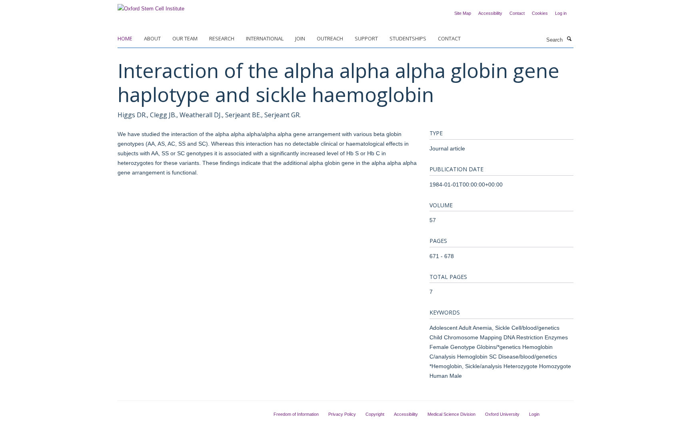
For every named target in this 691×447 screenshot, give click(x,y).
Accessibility (490, 13)
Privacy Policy (342, 414)
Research (221, 38)
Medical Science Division (451, 414)
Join (300, 38)
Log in (561, 13)
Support (366, 38)
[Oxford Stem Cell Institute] (151, 6)
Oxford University (502, 414)
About (152, 38)
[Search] (569, 39)
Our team (185, 38)
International (265, 38)
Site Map (462, 13)
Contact (517, 13)
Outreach (330, 38)
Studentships (407, 38)
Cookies (540, 13)
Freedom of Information (296, 414)
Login (534, 414)
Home (125, 38)
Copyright (374, 414)
